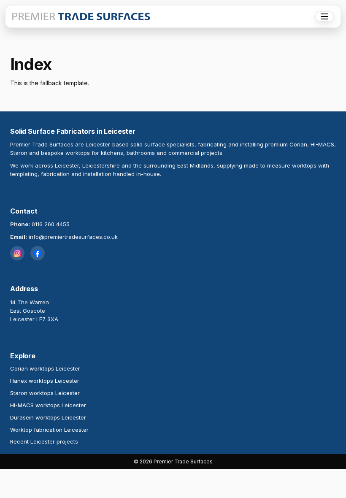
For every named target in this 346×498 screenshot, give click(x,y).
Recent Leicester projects (44, 441)
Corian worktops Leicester (45, 368)
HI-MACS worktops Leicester (48, 405)
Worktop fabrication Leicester (49, 429)
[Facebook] (37, 253)
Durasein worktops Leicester (48, 417)
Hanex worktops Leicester (44, 380)
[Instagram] (17, 253)
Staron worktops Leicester (45, 393)
